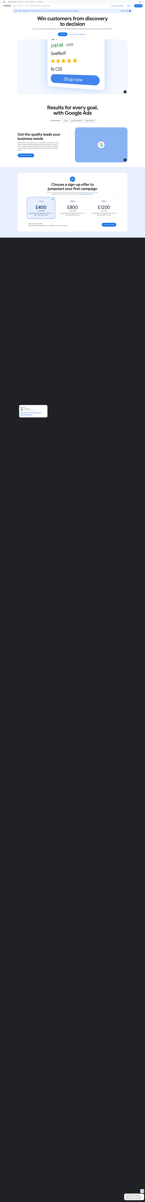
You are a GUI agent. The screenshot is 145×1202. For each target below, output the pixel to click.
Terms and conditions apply (86, 194)
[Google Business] (4, 2)
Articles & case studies (35, 5)
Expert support (46, 5)
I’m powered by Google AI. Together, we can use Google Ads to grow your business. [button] (133, 1197)
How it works (20, 5)
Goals (14, 5)
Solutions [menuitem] (20, 1)
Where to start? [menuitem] (12, 1)
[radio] (41, 207)
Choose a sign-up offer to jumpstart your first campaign (72, 186)
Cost (26, 5)
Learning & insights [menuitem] (30, 1)
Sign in (129, 6)
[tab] (55, 121)
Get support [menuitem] (39, 1)
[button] (125, 91)
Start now (138, 6)
